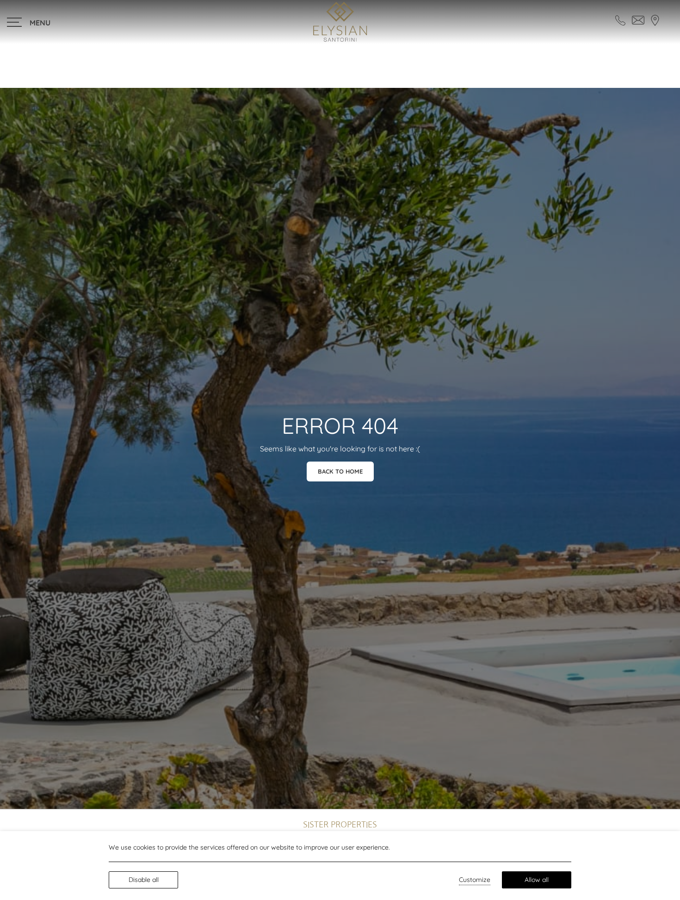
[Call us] (620, 19)
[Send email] (638, 19)
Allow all (537, 879)
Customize (474, 879)
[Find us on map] (655, 19)
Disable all (144, 879)
